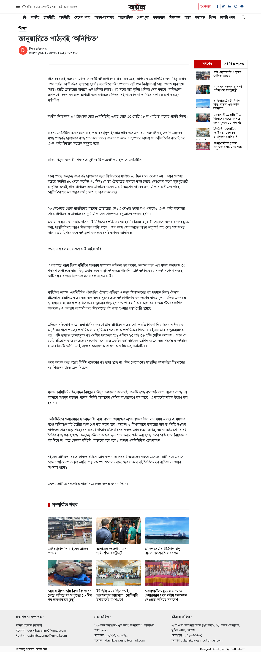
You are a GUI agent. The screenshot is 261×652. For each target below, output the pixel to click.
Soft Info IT (238, 649)
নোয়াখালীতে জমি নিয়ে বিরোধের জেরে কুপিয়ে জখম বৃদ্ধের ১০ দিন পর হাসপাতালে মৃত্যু (70, 595)
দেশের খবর (82, 17)
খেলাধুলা (143, 17)
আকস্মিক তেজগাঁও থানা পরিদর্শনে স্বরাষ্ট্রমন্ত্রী (111, 551)
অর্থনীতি (64, 17)
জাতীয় (35, 17)
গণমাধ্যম (159, 17)
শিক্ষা (212, 17)
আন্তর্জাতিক (125, 17)
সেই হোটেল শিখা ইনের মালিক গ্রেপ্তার (68, 551)
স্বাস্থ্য (188, 17)
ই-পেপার (205, 6)
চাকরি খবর (227, 17)
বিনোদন (174, 17)
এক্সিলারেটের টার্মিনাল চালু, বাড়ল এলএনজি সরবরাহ (163, 551)
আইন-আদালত (104, 17)
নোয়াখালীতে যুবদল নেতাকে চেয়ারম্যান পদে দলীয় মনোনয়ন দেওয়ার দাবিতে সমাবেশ (166, 595)
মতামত (200, 17)
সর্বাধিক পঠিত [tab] (234, 64)
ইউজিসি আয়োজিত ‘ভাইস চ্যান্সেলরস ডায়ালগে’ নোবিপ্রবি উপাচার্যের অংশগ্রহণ (117, 595)
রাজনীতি (49, 17)
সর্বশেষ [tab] (207, 64)
